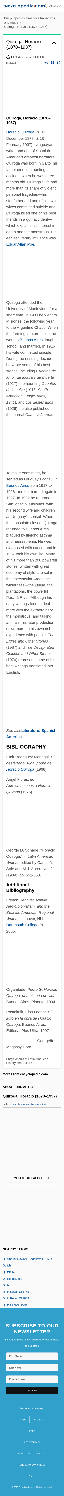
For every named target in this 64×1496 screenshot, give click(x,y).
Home (23, 1420)
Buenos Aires (31, 340)
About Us (38, 1420)
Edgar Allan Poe (20, 244)
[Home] (24, 6)
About (29, 1104)
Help (32, 1431)
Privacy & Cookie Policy (31, 1453)
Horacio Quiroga (20, 132)
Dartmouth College (22, 925)
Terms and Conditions (32, 1465)
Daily (32, 1476)
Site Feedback (31, 1442)
